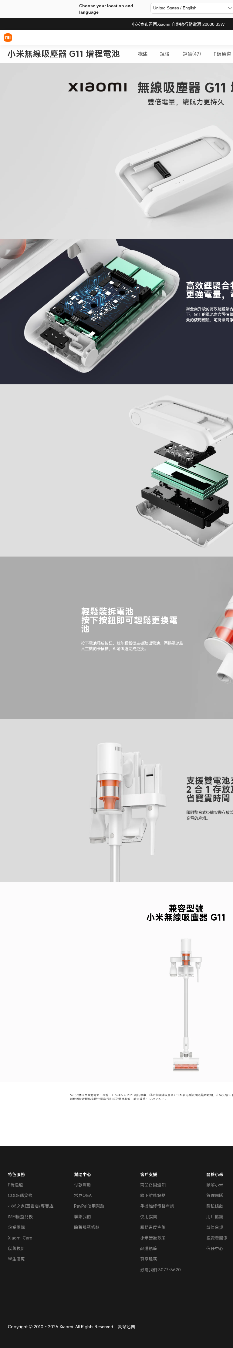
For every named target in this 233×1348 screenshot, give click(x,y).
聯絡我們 (82, 1216)
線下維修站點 (153, 1195)
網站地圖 (126, 1327)
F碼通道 (222, 54)
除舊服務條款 (87, 1227)
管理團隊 (214, 1195)
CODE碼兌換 (20, 1195)
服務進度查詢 (153, 1227)
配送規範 (148, 1248)
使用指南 (148, 1216)
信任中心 (214, 1248)
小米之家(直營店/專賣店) (31, 1206)
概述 (143, 54)
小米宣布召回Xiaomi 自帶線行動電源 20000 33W (178, 24)
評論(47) (192, 54)
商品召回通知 (153, 1185)
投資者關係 (217, 1238)
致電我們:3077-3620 (160, 1270)
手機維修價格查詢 (157, 1206)
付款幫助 (82, 1185)
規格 (165, 54)
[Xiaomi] (8, 37)
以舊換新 (16, 1248)
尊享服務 (148, 1259)
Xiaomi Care (20, 1238)
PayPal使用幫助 (89, 1206)
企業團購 (16, 1227)
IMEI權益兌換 (20, 1216)
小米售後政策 (153, 1238)
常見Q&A (83, 1195)
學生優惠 (16, 1259)
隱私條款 (214, 1206)
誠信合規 (214, 1227)
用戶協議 (214, 1216)
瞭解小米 (214, 1185)
